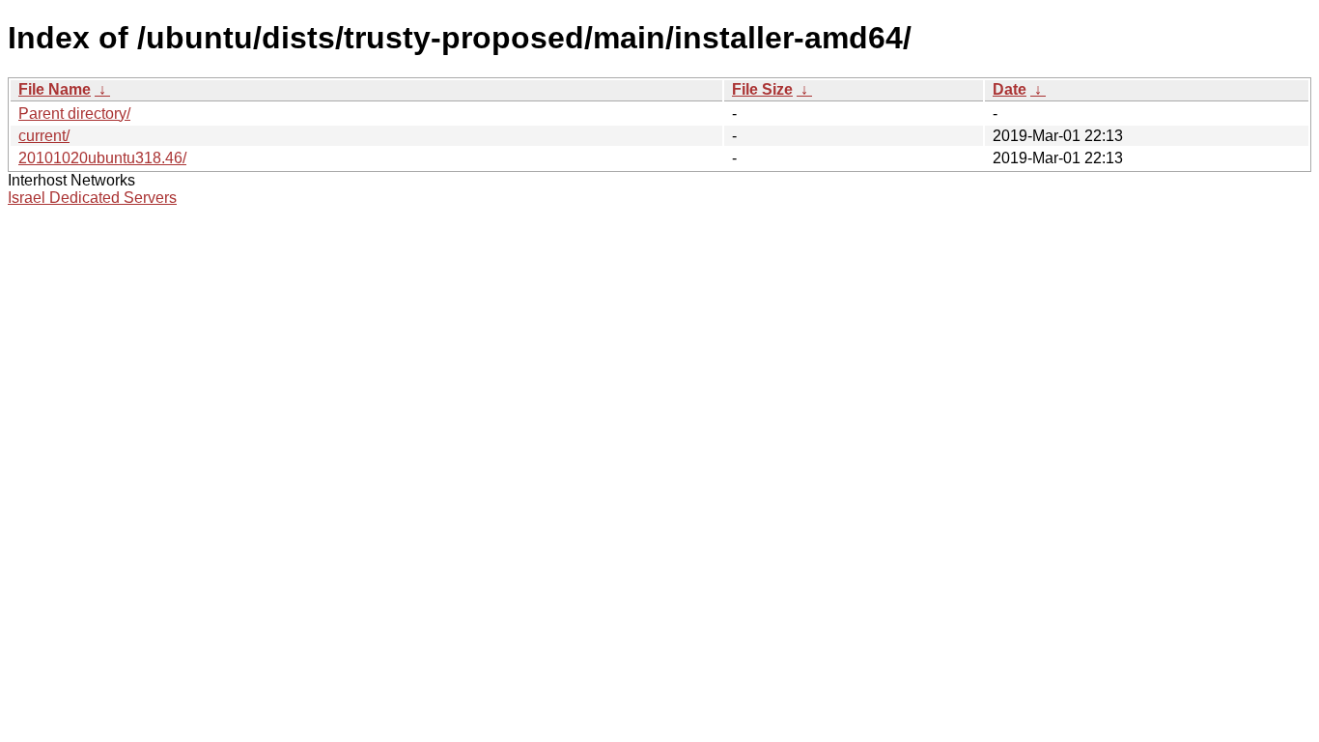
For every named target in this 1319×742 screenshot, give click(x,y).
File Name (54, 89)
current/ (44, 136)
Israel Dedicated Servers (92, 197)
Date (1009, 89)
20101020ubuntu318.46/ (102, 158)
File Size (762, 89)
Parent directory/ (74, 113)
